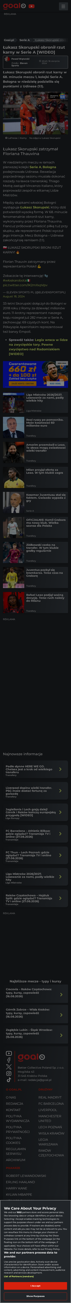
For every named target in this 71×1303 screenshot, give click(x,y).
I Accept (35, 1285)
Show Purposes (35, 1296)
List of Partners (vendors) (19, 1276)
